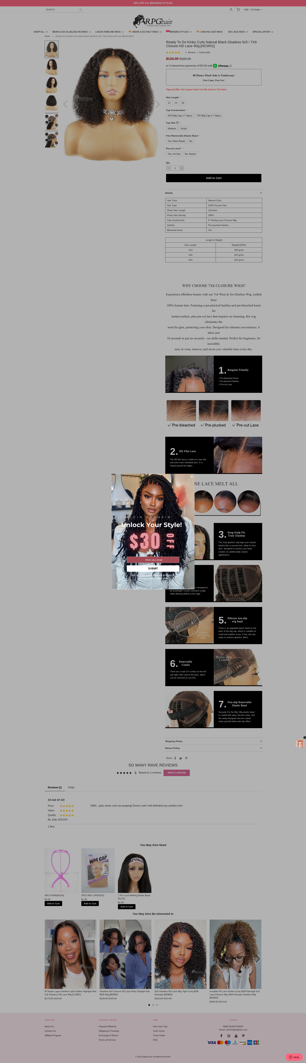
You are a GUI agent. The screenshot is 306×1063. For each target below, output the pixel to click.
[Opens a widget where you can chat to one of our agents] (294, 1057)
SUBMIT (153, 568)
